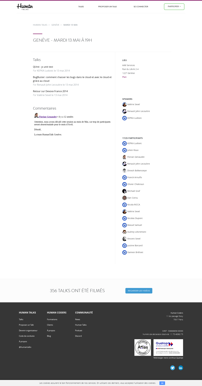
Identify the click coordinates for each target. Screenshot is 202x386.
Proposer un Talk (107, 6)
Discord (78, 336)
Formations (52, 319)
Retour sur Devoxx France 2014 (50, 91)
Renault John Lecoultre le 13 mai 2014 (58, 84)
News (77, 319)
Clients (50, 325)
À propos (23, 341)
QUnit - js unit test (43, 66)
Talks (81, 6)
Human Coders (177, 313)
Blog (49, 336)
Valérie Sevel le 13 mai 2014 (52, 95)
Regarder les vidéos (139, 290)
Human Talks (81, 325)
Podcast (78, 330)
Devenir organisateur (28, 330)
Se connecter (141, 6)
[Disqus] (73, 149)
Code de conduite (26, 336)
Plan (124, 77)
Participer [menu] (173, 6)
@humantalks (25, 347)
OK (162, 383)
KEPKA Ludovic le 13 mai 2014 (53, 70)
